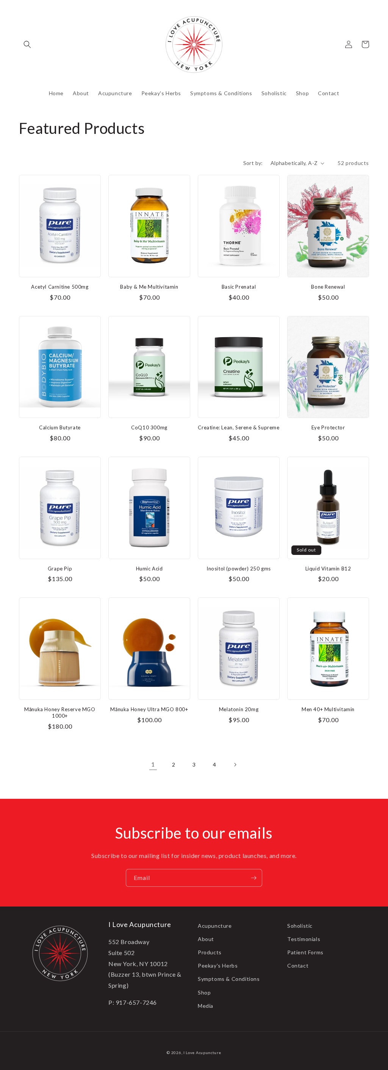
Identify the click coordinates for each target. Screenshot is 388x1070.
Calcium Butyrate (60, 427)
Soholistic (300, 925)
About (206, 939)
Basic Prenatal (239, 287)
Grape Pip (60, 569)
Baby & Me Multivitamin (149, 287)
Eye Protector (328, 427)
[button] (27, 44)
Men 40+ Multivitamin (328, 709)
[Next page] (235, 764)
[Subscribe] (253, 878)
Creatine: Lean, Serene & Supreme (238, 427)
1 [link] (153, 764)
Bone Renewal (328, 287)
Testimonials (303, 939)
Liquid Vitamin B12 (328, 569)
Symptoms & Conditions (229, 979)
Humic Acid (149, 569)
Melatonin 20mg (238, 709)
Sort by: (253, 163)
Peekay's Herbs (218, 965)
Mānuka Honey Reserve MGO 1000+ (59, 712)
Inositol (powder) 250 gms (239, 569)
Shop (204, 992)
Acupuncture (215, 925)
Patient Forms (305, 952)
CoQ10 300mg (149, 427)
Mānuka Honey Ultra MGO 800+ (149, 709)
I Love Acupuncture (202, 1052)
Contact (297, 965)
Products (210, 952)
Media (205, 1005)
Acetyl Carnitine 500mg (59, 287)
